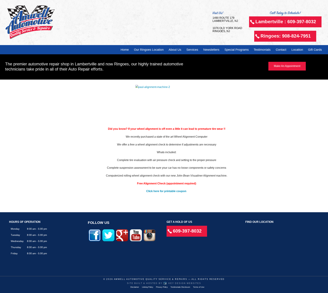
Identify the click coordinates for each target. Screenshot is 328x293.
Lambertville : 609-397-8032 (285, 21)
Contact (281, 49)
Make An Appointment (287, 66)
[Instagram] (149, 235)
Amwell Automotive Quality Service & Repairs (150, 279)
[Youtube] (136, 235)
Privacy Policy (162, 287)
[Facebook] (95, 235)
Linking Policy (147, 287)
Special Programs (236, 49)
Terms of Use (198, 287)
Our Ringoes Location (149, 49)
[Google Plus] (122, 235)
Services (192, 49)
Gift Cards (315, 49)
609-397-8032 (187, 231)
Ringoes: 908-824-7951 (286, 36)
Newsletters (211, 49)
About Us (175, 49)
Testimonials (262, 49)
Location (297, 49)
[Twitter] (108, 235)
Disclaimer (134, 287)
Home (125, 49)
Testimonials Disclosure (180, 287)
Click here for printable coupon (166, 191)
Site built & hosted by (164, 283)
